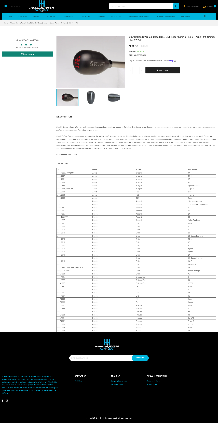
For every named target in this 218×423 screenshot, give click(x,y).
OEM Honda (22, 16)
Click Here (78, 381)
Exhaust (102, 16)
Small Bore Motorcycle (139, 16)
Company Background (119, 381)
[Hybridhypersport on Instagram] (205, 16)
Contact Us (185, 16)
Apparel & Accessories (166, 16)
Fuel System (86, 16)
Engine (36, 16)
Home (10, 16)
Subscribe (140, 358)
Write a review (27, 53)
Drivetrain (51, 16)
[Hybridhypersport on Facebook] (200, 16)
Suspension (68, 16)
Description (64, 116)
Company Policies (153, 381)
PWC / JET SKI (116, 16)
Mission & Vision (117, 384)
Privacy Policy (152, 384)
